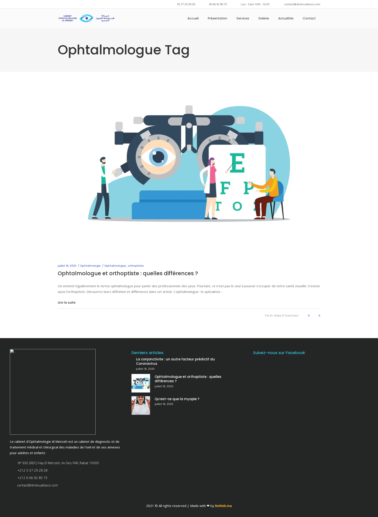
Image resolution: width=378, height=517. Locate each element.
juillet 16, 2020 (67, 266)
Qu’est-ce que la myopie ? (177, 399)
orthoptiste (136, 266)
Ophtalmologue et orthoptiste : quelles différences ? (128, 273)
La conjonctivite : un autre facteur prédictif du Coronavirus (175, 361)
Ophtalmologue (115, 266)
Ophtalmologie (90, 266)
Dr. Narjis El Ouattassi (284, 315)
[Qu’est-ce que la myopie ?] (140, 405)
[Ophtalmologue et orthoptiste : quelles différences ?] (189, 163)
